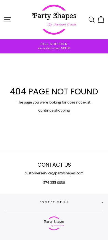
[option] (54, 46)
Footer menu (54, 202)
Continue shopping (54, 110)
